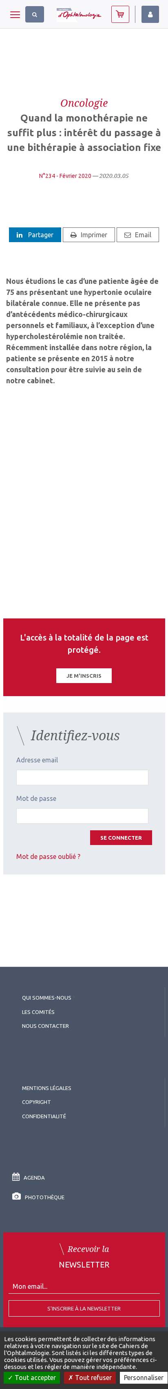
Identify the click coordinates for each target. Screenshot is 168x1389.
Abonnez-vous (120, 14)
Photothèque (44, 1197)
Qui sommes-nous (46, 997)
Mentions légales (46, 1088)
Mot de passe (36, 798)
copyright (36, 1102)
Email (143, 234)
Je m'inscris (84, 676)
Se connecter (121, 838)
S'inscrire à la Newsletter (84, 1308)
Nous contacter (45, 1026)
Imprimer (94, 234)
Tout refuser (92, 1377)
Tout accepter (34, 1377)
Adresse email (37, 760)
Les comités (38, 1012)
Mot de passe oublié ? (48, 856)
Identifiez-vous (150, 14)
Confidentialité (44, 1116)
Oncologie (84, 103)
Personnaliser (144, 1377)
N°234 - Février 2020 (65, 176)
